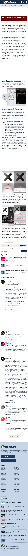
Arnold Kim (3, 467)
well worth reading (6, 58)
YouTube (5, 498)
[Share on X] (21, 245)
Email (2, 469)
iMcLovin (7, 357)
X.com (4, 469)
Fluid (16, 552)
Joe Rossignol (16, 472)
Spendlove (7, 280)
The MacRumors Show (10, 523)
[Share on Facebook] (24, 245)
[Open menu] (1, 2)
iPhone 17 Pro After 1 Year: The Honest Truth (14, 519)
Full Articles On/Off (11, 552)
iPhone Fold (13, 5)
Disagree (15, 309)
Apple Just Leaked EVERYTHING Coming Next (15, 506)
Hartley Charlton (4, 481)
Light (25, 552)
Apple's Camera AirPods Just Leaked (13, 502)
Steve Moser (3, 491)
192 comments (5, 245)
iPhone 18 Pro (5, 5)
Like (12, 309)
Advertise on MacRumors (8, 460)
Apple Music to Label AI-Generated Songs (15, 257)
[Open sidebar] (26, 2)
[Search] (24, 2)
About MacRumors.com (8, 456)
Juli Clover (21, 22)
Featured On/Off (4, 552)
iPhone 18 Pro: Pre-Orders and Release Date (16, 264)
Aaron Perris (16, 491)
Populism (7, 342)
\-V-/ (6, 405)
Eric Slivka (16, 467)
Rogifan (7, 331)
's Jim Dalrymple (10, 50)
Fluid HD (19, 552)
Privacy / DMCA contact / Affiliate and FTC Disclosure (10, 548)
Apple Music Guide (8, 242)
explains (10, 108)
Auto (22, 552)
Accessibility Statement (5, 550)
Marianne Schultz (17, 481)
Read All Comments (14, 436)
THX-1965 (7, 417)
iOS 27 (20, 5)
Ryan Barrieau (16, 486)
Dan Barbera (3, 486)
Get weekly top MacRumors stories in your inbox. (14, 248)
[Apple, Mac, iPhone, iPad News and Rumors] (10, 3)
